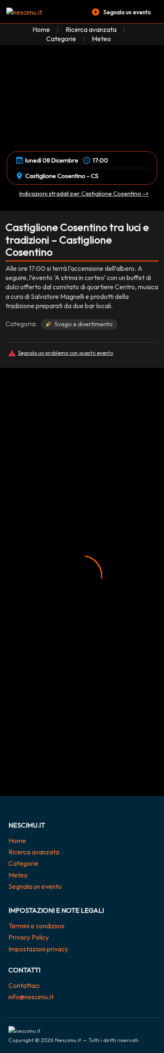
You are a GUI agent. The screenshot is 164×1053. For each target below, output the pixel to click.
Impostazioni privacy (38, 949)
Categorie (61, 38)
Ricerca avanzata (91, 29)
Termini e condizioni (36, 926)
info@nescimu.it (30, 997)
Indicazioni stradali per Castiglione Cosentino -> (84, 193)
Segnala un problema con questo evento (65, 353)
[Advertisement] (82, 453)
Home (41, 29)
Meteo (101, 38)
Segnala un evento (35, 886)
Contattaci (24, 985)
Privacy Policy (28, 937)
